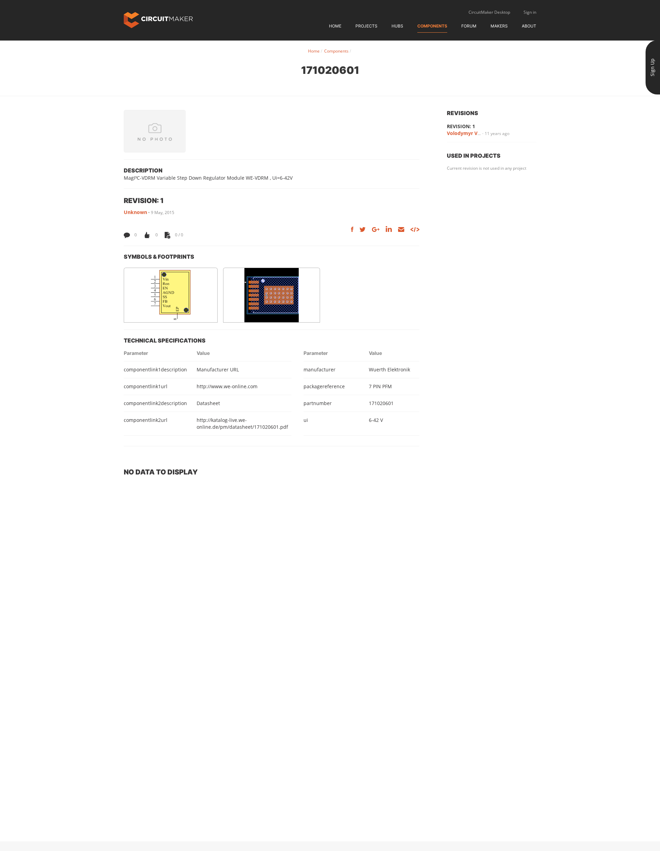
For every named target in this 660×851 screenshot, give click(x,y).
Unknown (135, 212)
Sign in (530, 12)
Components (432, 26)
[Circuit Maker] (158, 19)
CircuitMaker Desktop (489, 12)
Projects (366, 26)
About (529, 26)
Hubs (397, 26)
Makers (499, 26)
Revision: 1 (461, 126)
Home (335, 26)
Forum (468, 26)
